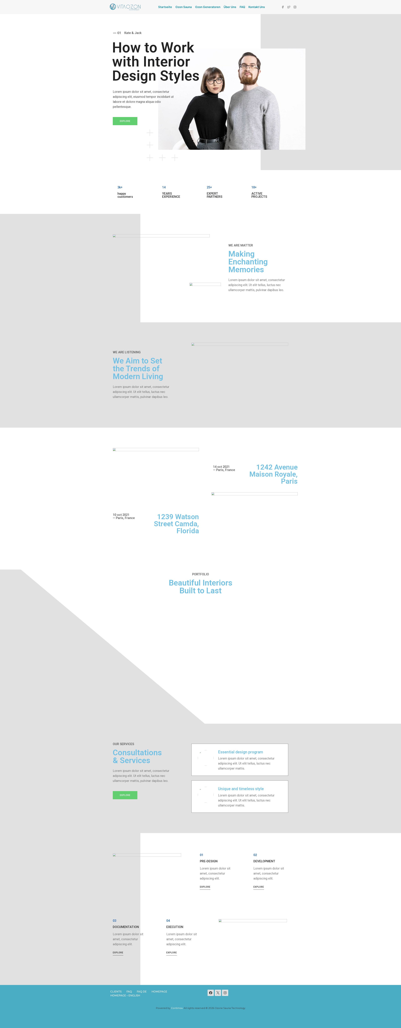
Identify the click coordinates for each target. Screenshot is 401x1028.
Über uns (230, 7)
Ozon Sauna (183, 7)
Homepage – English (125, 995)
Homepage (159, 991)
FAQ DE (142, 991)
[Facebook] (283, 7)
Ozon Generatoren (207, 7)
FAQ (242, 7)
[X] (218, 993)
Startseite (165, 7)
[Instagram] (295, 7)
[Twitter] (289, 7)
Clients (116, 991)
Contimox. (177, 1008)
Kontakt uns (256, 7)
